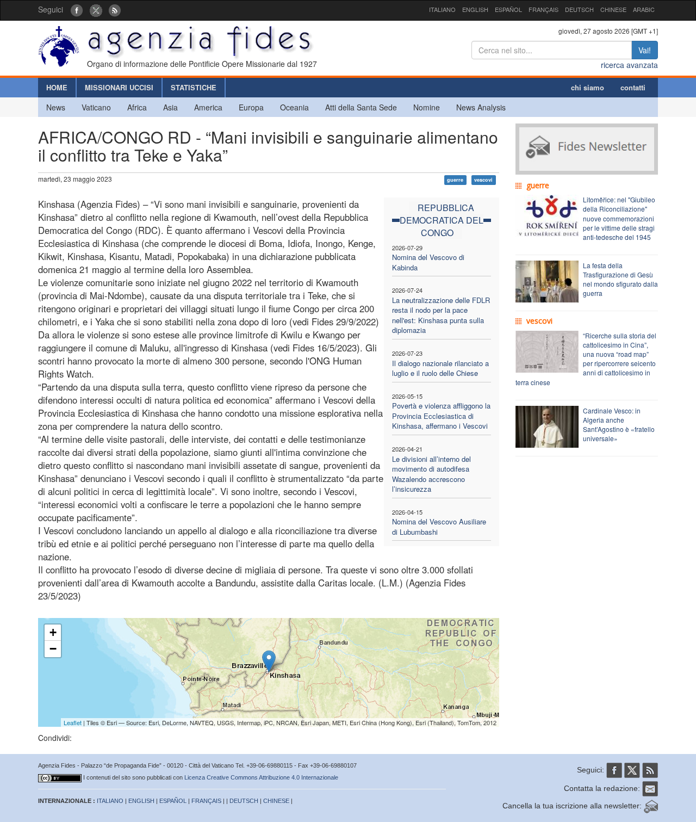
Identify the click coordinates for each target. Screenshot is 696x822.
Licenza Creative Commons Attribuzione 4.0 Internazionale (261, 777)
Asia (170, 107)
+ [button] (53, 632)
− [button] (53, 649)
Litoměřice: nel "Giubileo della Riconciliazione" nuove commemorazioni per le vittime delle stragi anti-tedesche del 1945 (619, 218)
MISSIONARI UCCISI (119, 87)
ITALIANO (442, 9)
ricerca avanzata (629, 64)
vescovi (483, 179)
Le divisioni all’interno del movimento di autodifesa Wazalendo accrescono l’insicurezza (431, 474)
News (55, 107)
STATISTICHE (193, 87)
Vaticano (96, 107)
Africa (137, 107)
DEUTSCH (579, 9)
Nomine (426, 107)
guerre (455, 179)
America (208, 107)
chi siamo (587, 87)
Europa (251, 107)
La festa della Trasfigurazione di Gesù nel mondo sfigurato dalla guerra (620, 279)
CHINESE (613, 9)
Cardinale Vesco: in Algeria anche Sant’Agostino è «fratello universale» (619, 424)
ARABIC (644, 9)
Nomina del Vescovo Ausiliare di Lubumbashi (439, 526)
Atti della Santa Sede (361, 107)
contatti (632, 87)
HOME (56, 87)
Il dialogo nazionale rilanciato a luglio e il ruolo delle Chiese (440, 368)
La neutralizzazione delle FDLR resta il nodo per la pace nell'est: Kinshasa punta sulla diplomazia (441, 315)
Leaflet (73, 722)
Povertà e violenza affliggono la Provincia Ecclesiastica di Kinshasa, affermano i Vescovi (441, 415)
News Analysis (481, 107)
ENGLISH (475, 9)
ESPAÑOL (508, 9)
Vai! (644, 50)
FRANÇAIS (543, 9)
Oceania (294, 107)
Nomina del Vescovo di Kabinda (428, 262)
